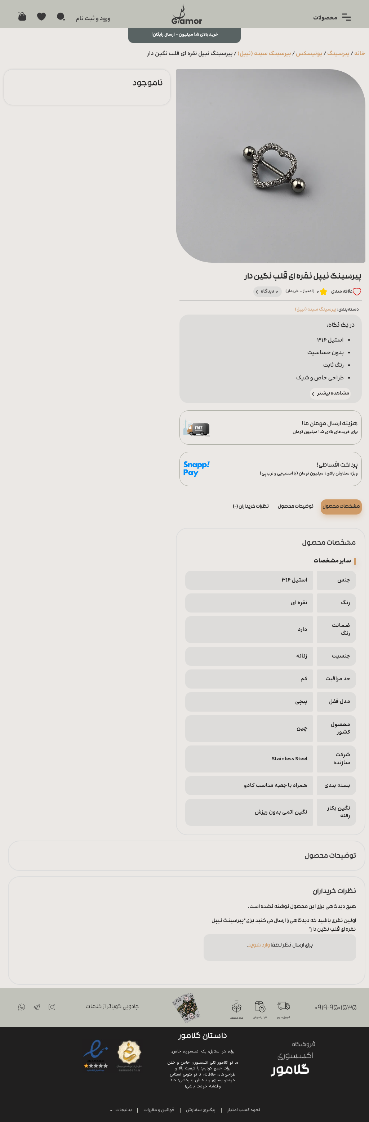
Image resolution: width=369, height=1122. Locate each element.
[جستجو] (61, 16)
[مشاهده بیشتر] (313, 394)
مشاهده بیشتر (333, 393)
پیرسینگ (338, 53)
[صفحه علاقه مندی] (41, 16)
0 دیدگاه (270, 291)
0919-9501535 (336, 1008)
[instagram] (52, 1007)
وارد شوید (259, 945)
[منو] (346, 17)
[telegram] (37, 1007)
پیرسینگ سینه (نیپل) (264, 53)
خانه (359, 53)
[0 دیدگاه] (257, 292)
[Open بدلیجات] (111, 1110)
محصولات (325, 18)
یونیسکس (309, 53)
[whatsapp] (21, 1007)
